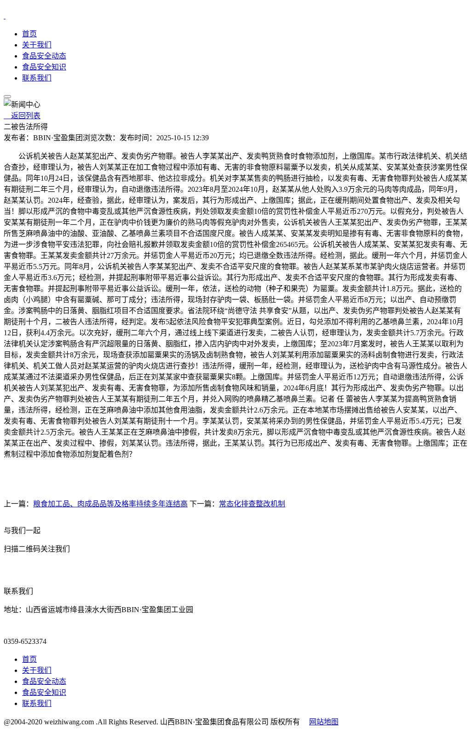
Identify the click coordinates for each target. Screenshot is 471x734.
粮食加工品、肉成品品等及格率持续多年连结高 (110, 504)
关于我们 (37, 45)
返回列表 (22, 116)
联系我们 (37, 78)
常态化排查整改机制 (252, 504)
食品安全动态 (44, 56)
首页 (29, 34)
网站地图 (324, 722)
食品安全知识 (44, 67)
